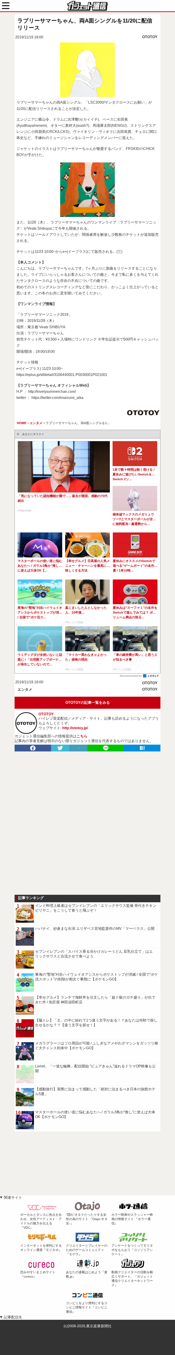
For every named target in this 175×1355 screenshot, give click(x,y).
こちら (82, 736)
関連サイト (13, 1197)
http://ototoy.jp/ (75, 728)
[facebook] (33, 748)
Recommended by (131, 675)
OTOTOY (149, 37)
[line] (106, 748)
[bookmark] (142, 748)
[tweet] (60, 748)
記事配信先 (13, 1317)
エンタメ (25, 689)
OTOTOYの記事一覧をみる (87, 702)
